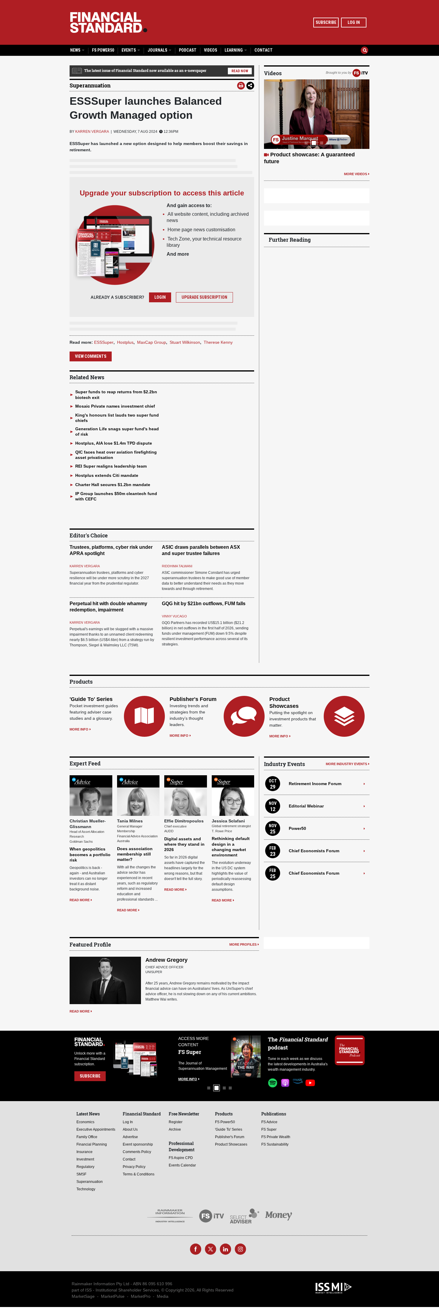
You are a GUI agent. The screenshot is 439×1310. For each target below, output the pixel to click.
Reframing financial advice (304, 155)
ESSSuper (103, 342)
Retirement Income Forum (315, 783)
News (75, 50)
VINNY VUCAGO (174, 616)
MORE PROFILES (243, 944)
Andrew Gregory (166, 960)
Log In (354, 22)
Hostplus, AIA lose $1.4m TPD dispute (113, 443)
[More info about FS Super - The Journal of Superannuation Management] (182, 1056)
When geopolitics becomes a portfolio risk (90, 854)
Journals (158, 50)
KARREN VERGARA (92, 132)
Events (129, 50)
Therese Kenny (218, 342)
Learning (234, 50)
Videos (210, 50)
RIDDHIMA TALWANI (177, 566)
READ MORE (80, 900)
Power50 (297, 828)
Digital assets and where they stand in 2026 (184, 844)
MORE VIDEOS (355, 167)
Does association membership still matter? (135, 854)
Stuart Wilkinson (185, 342)
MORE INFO (79, 729)
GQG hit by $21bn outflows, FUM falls (203, 603)
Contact (263, 50)
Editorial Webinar (306, 806)
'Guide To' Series (91, 699)
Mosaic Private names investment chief (115, 406)
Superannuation (90, 85)
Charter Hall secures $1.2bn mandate (112, 484)
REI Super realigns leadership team (111, 466)
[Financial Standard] (108, 22)
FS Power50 (103, 50)
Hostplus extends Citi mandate (106, 475)
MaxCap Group (151, 342)
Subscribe (326, 22)
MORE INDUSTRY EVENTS (346, 764)
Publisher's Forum (193, 699)
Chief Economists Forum (314, 850)
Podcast (188, 50)
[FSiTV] (360, 72)
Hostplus (125, 342)
